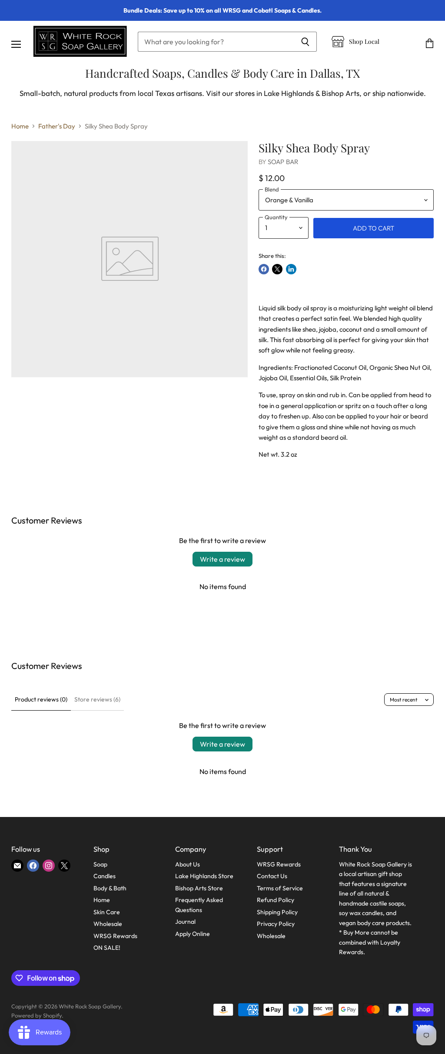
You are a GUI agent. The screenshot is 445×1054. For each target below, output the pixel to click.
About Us (187, 864)
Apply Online (192, 934)
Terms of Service (280, 888)
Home (20, 126)
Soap (100, 864)
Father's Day (56, 126)
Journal (185, 922)
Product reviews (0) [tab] (41, 699)
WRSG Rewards (115, 936)
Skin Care (106, 912)
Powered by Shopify (36, 1015)
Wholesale (107, 924)
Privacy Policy (276, 924)
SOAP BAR (283, 162)
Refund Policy (275, 900)
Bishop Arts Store (199, 888)
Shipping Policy (277, 912)
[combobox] (216, 42)
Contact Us (272, 876)
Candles (104, 876)
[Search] (305, 42)
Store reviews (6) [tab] (97, 699)
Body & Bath (109, 888)
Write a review (222, 559)
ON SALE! (106, 948)
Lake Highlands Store (204, 876)
